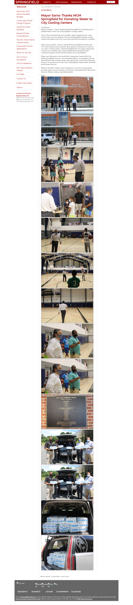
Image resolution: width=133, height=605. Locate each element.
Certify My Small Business (23, 28)
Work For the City (24, 53)
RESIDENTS (23, 592)
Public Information (24, 83)
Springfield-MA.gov (28, 597)
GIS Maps (20, 74)
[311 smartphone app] (56, 584)
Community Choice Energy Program (24, 22)
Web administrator (84, 599)
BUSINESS (36, 592)
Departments (76, 2)
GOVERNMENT (62, 592)
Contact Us (91, 2)
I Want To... (47, 2)
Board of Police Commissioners (23, 34)
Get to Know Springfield (22, 58)
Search (19, 87)
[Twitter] (50, 586)
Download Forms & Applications (24, 47)
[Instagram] (45, 586)
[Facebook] (38, 586)
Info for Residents (24, 63)
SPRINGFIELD (27, 2)
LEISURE (49, 592)
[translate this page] (62, 585)
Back (43, 76)
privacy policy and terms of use (28, 599)
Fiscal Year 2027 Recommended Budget (23, 14)
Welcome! (21, 7)
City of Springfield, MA (47, 6)
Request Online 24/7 (22, 95)
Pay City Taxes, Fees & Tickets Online (25, 41)
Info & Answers (62, 2)
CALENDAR (76, 592)
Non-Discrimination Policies (24, 69)
